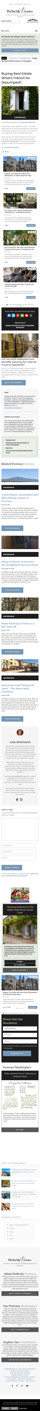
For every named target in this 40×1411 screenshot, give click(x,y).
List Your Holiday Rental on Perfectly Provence (20, 1377)
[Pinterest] (18, 315)
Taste (11, 1239)
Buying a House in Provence (15, 325)
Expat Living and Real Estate (18, 1225)
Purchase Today (20, 50)
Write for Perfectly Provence (20, 1371)
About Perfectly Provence (20, 1293)
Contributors (13, 58)
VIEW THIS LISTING (19, 970)
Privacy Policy (9, 1048)
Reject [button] (14, 1408)
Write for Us (27, 4)
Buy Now (20, 1139)
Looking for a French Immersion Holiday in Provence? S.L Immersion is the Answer (24, 1194)
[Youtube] (26, 315)
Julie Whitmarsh (25, 58)
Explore (11, 1228)
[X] (31, 315)
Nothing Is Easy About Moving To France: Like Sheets (17, 444)
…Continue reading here (18, 140)
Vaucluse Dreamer (28, 122)
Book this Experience (13, 383)
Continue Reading (12, 528)
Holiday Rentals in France (20, 1375)
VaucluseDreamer (16, 776)
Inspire (11, 1232)
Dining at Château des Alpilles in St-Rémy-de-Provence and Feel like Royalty (24, 1183)
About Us (11, 4)
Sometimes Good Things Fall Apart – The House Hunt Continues (17, 688)
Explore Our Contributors (20, 1360)
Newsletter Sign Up (10, 1369)
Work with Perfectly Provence (20, 1373)
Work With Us (19, 4)
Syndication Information (12, 408)
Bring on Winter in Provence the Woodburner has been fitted (19, 563)
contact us (13, 405)
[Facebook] (9, 315)
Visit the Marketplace (20, 1330)
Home (4, 58)
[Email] (22, 315)
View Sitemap (30, 1381)
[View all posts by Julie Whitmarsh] (20, 732)
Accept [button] (5, 1408)
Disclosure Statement (25, 1379)
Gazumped (30, 325)
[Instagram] (13, 315)
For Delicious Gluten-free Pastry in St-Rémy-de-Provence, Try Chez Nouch (23, 1206)
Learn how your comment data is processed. (19, 875)
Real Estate (20, 327)
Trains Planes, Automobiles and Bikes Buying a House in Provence (19, 498)
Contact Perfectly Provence (14, 1381)
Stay (10, 1235)
